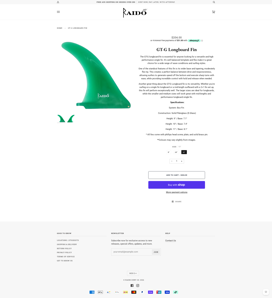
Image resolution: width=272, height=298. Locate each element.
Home (59, 28)
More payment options (176, 192)
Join (156, 252)
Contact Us (170, 240)
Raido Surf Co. (132, 280)
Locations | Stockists (68, 240)
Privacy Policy (64, 252)
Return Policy (64, 248)
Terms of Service (66, 256)
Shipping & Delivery (67, 244)
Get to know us (65, 261)
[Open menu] (61, 12)
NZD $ (132, 273)
